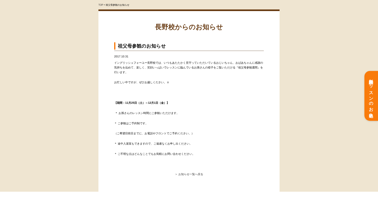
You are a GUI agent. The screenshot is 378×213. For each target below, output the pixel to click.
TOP (100, 5)
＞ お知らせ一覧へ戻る (189, 174)
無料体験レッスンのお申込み (371, 96)
